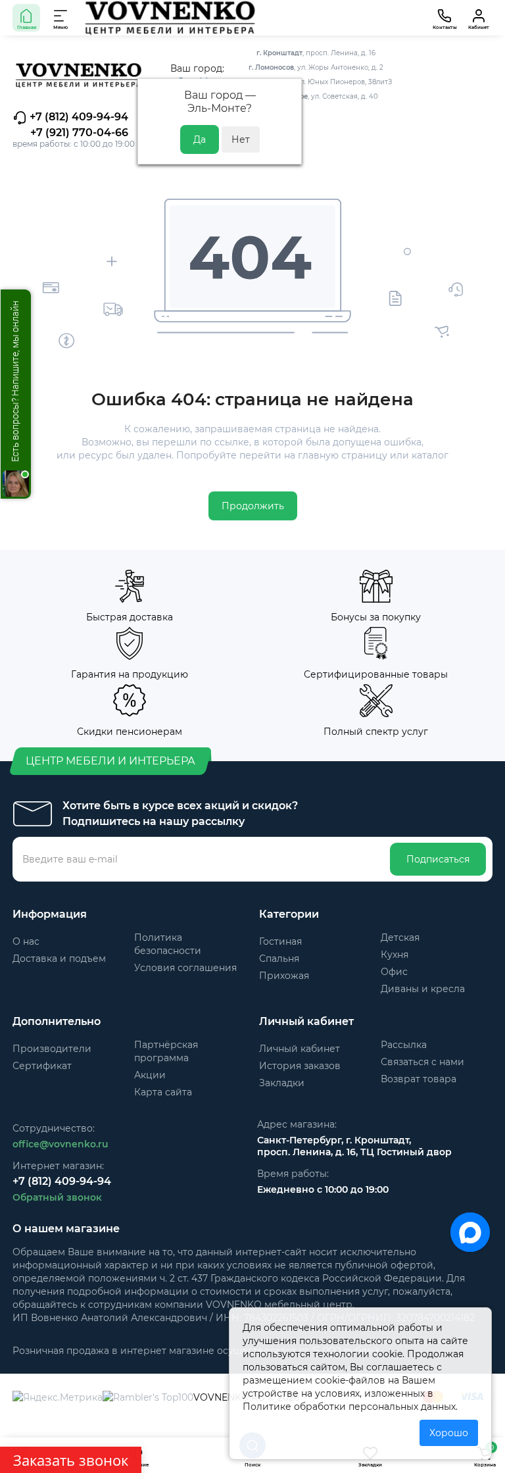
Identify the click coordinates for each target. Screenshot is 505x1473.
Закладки (281, 1083)
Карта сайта (163, 1092)
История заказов (300, 1066)
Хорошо (448, 1433)
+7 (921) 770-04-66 (79, 132)
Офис (394, 972)
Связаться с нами (422, 1062)
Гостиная (280, 941)
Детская (400, 937)
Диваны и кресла (423, 989)
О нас (25, 941)
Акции (150, 1075)
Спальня (279, 958)
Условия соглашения (185, 968)
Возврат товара (418, 1079)
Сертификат (42, 1066)
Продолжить (253, 506)
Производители (51, 1049)
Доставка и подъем (59, 958)
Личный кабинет (299, 1049)
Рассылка (404, 1045)
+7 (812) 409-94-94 (77, 117)
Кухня (394, 955)
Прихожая (284, 976)
